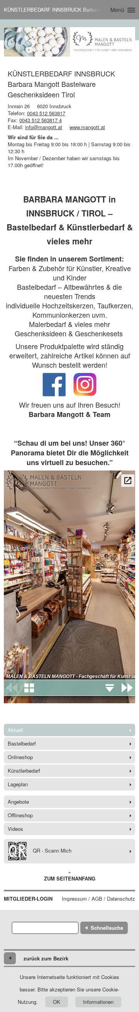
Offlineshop (20, 815)
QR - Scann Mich (52, 850)
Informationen (98, 1001)
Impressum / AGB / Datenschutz (98, 898)
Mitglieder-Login (28, 898)
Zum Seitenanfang (69, 878)
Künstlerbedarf (24, 770)
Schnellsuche (107, 927)
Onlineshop (20, 757)
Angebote (18, 801)
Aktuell (15, 729)
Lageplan (18, 784)
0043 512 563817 (46, 113)
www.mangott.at (87, 127)
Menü (117, 10)
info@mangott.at (43, 127)
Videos (15, 828)
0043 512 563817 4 (40, 120)
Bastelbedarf (22, 743)
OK (56, 1001)
